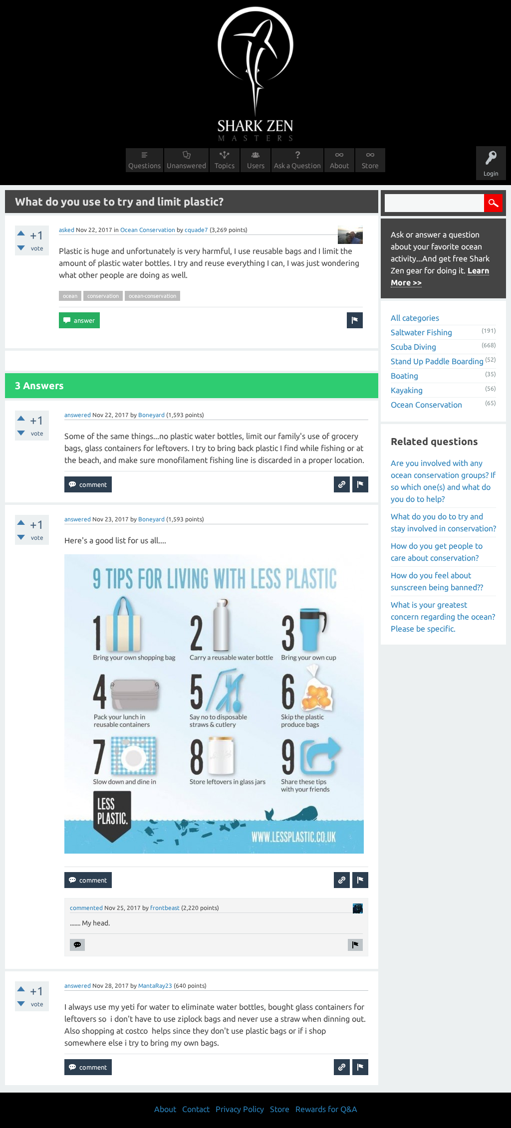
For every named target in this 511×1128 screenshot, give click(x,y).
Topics (225, 166)
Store (370, 166)
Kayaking (407, 390)
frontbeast (165, 907)
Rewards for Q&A (326, 1109)
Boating (404, 375)
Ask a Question (297, 166)
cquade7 (196, 229)
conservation (103, 296)
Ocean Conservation (147, 229)
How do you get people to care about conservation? (437, 551)
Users (255, 166)
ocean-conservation (152, 296)
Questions (144, 166)
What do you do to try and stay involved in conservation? (443, 522)
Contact (196, 1109)
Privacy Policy (240, 1109)
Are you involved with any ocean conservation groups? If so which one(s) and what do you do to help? (443, 480)
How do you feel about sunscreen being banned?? (437, 581)
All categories (415, 317)
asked (66, 229)
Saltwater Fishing (421, 332)
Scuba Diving (413, 346)
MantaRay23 (155, 985)
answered (77, 415)
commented (86, 907)
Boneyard (151, 415)
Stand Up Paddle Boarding (437, 361)
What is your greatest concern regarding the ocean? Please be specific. (443, 616)
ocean (70, 296)
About (339, 166)
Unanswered (186, 166)
